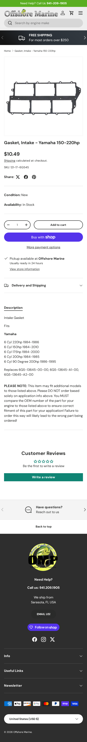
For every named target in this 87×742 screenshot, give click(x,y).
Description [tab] (13, 308)
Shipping (9, 160)
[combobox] (43, 23)
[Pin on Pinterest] (34, 177)
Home (7, 51)
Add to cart (58, 225)
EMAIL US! (43, 614)
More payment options (43, 247)
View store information (25, 269)
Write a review (43, 477)
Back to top (44, 526)
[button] (71, 13)
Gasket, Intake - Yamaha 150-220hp (35, 51)
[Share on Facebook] (26, 177)
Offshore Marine (22, 732)
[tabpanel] (43, 346)
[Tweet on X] (18, 177)
